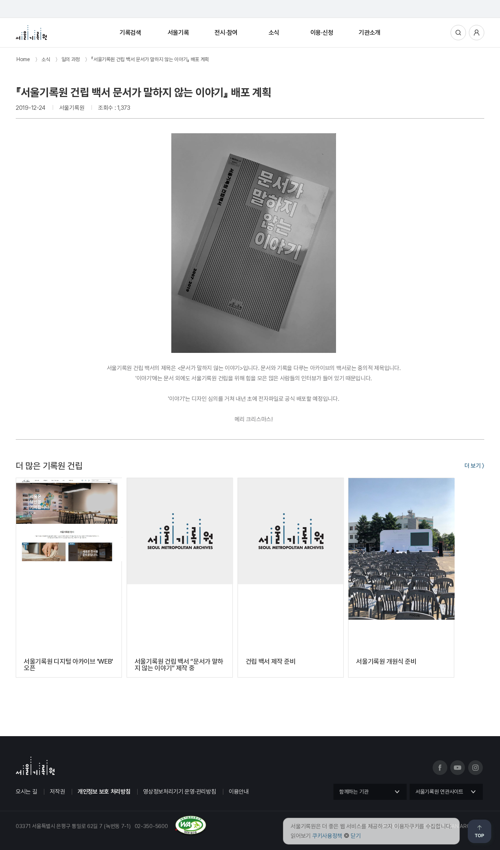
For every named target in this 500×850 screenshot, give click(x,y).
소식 (274, 32)
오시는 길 (26, 791)
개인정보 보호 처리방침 (104, 791)
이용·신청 (321, 32)
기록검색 (130, 32)
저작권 (57, 791)
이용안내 (239, 791)
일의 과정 (70, 59)
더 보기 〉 (474, 465)
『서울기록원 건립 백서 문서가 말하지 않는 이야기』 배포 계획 (150, 59)
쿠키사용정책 (327, 835)
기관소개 (369, 32)
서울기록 (178, 32)
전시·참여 (226, 32)
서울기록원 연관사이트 (439, 792)
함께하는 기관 (354, 792)
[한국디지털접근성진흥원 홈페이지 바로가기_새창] (111, 833)
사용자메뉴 (476, 32)
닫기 (356, 835)
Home (23, 59)
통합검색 (458, 32)
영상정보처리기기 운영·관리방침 (179, 791)
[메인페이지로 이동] (31, 32)
